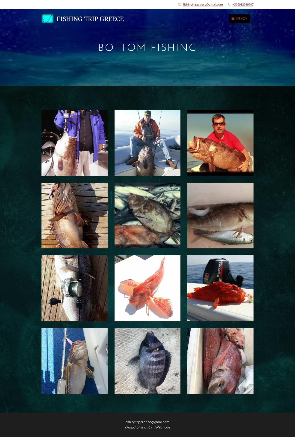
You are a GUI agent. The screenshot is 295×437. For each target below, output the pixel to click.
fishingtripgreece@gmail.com (203, 4)
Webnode (162, 427)
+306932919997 (243, 4)
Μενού (241, 19)
